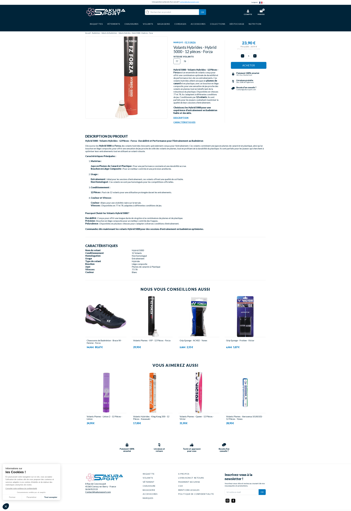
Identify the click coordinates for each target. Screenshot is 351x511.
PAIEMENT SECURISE (189, 482)
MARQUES (148, 498)
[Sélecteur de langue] (262, 2)
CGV (180, 486)
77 (177, 61)
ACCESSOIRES (150, 494)
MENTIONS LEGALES (188, 490)
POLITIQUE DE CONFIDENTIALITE (196, 494)
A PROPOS (183, 474)
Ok (202, 12)
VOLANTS (148, 478)
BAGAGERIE (149, 490)
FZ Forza (190, 42)
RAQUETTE (149, 474)
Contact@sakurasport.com (98, 492)
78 (185, 61)
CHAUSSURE (149, 486)
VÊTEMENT (148, 482)
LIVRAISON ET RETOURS (191, 478)
